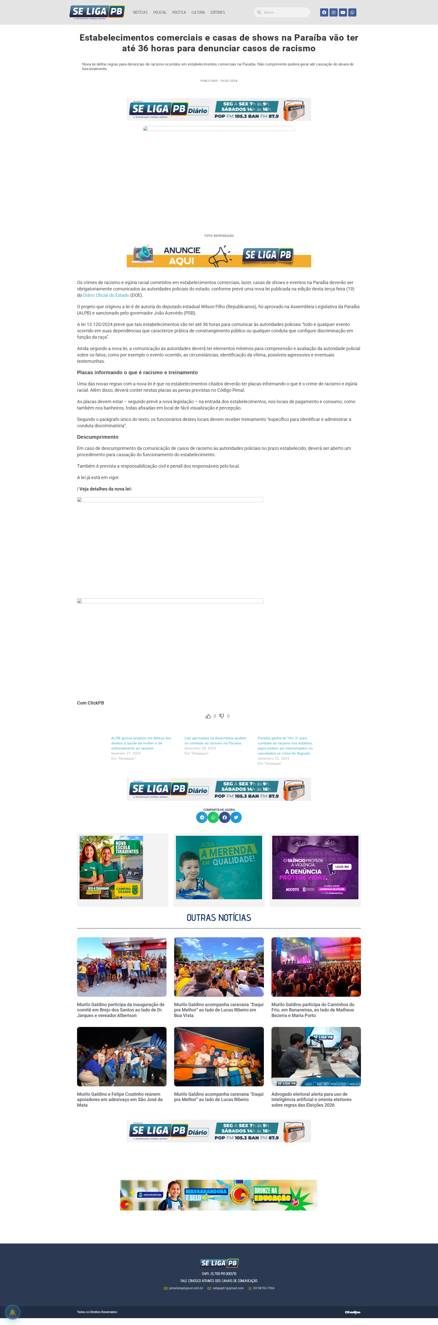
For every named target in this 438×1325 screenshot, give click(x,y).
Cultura (198, 12)
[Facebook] (324, 12)
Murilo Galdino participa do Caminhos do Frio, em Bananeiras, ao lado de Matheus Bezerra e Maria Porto (312, 1010)
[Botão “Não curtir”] (221, 716)
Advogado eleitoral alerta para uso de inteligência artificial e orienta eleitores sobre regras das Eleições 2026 (311, 1099)
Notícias (140, 12)
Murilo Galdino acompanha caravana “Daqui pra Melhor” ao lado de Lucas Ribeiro (219, 1096)
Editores (218, 12)
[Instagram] (334, 12)
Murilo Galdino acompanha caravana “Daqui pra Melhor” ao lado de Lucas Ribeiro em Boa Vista (219, 1010)
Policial (160, 12)
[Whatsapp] (352, 12)
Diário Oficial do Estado (106, 295)
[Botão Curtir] (208, 716)
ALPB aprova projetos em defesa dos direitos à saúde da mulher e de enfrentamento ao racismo (141, 743)
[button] (202, 817)
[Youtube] (343, 12)
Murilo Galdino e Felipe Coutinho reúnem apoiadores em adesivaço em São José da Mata (120, 1099)
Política (179, 12)
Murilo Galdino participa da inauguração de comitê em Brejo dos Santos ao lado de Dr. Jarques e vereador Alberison (121, 1010)
